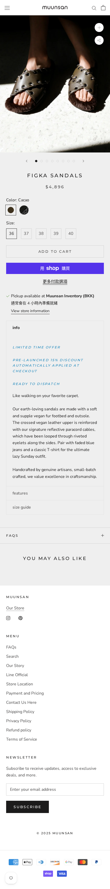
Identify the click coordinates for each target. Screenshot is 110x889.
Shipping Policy (20, 712)
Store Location (19, 684)
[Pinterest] (20, 617)
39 (56, 233)
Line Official (17, 675)
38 (41, 233)
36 (11, 233)
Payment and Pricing (25, 693)
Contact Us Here (21, 702)
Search (12, 656)
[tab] (55, 328)
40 (70, 233)
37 (26, 233)
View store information (30, 310)
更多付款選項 (55, 281)
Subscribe (27, 807)
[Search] (94, 7)
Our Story (15, 665)
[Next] (83, 161)
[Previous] (26, 161)
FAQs (12, 535)
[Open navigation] (7, 8)
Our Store (15, 608)
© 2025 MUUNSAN (55, 833)
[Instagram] (8, 617)
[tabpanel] (55, 410)
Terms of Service (21, 739)
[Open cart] (103, 7)
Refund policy (18, 730)
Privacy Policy (18, 721)
